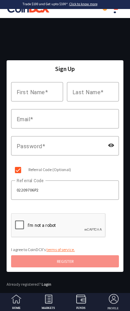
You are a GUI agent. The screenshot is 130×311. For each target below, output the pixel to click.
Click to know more (83, 4)
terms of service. (60, 249)
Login (29, 284)
